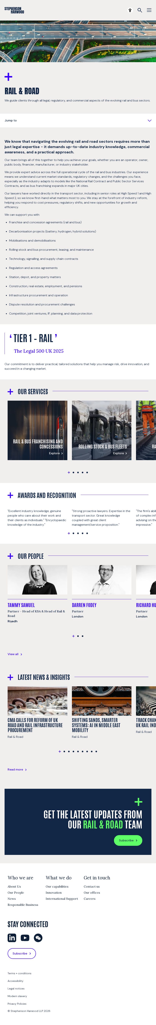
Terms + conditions (19, 973)
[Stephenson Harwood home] (14, 10)
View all (13, 654)
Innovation (54, 892)
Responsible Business (23, 905)
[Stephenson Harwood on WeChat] (38, 938)
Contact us (92, 886)
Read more (15, 769)
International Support (62, 899)
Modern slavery (17, 996)
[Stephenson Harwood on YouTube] (25, 938)
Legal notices (16, 988)
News (12, 899)
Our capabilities (57, 886)
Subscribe (126, 840)
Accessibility (15, 981)
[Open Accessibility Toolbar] (130, 10)
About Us (14, 886)
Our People (16, 892)
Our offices (92, 892)
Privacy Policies (17, 1003)
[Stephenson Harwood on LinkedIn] (12, 938)
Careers (90, 899)
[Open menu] (149, 10)
